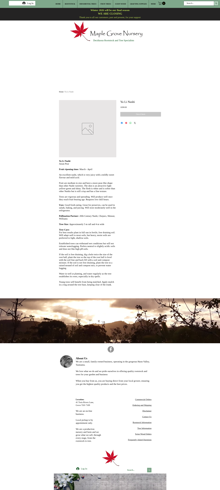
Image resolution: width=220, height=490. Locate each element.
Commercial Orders (143, 399)
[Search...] (216, 3)
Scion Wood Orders (143, 434)
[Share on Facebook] (121, 123)
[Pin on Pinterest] (126, 123)
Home (61, 92)
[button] (162, 3)
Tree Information (144, 428)
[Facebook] (111, 349)
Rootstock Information (142, 422)
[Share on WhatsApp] (130, 123)
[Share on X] (134, 123)
